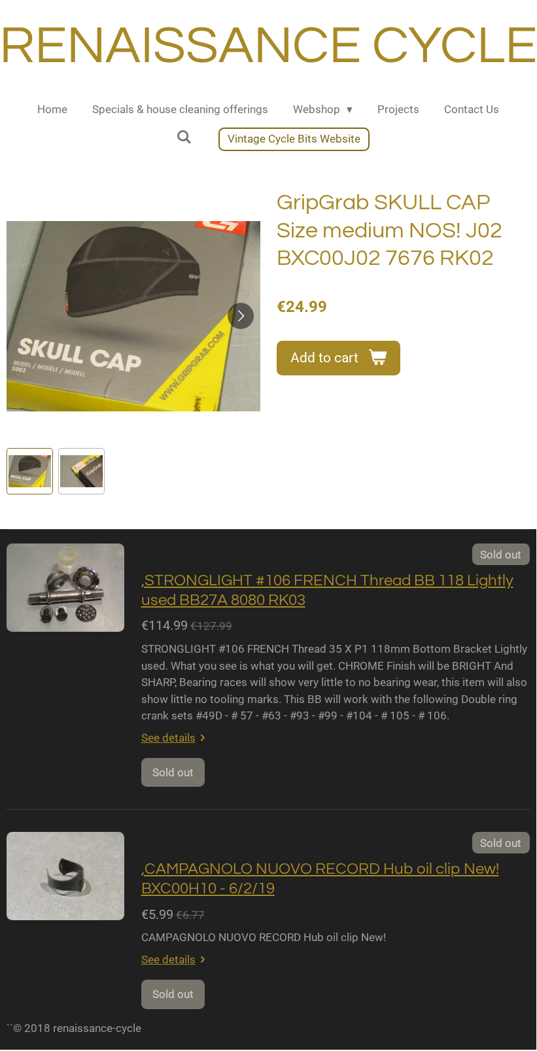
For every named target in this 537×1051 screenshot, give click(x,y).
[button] (30, 471)
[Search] (184, 137)
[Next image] (241, 316)
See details (168, 737)
